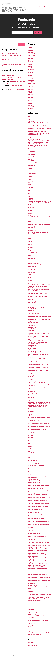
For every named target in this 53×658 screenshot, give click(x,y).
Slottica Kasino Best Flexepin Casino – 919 (37, 553)
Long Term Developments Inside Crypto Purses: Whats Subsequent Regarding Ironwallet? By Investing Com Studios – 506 (38, 342)
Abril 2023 (30, 77)
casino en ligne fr (31, 257)
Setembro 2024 (31, 58)
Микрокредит (31, 625)
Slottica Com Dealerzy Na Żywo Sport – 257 (37, 536)
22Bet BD (30, 192)
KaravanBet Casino (32, 328)
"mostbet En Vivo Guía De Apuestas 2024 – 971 (38, 131)
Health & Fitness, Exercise (33, 313)
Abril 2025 (30, 47)
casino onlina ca (31, 258)
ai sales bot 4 (30, 198)
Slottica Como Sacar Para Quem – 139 (36, 541)
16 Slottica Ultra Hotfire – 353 (34, 143)
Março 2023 (30, 78)
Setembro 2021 (31, 97)
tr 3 (28, 604)
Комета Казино (31, 623)
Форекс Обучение (32, 628)
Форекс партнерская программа (35, 629)
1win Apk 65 (30, 149)
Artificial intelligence (32, 199)
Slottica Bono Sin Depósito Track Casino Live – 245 (39, 502)
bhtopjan (30, 238)
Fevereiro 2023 (31, 80)
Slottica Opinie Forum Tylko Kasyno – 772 (37, 572)
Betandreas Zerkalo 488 (33, 230)
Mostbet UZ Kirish (31, 391)
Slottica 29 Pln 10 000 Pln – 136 (34, 483)
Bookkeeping (30, 247)
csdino (29, 277)
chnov (29, 271)
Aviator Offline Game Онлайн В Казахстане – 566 (39, 216)
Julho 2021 (30, 99)
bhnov (29, 236)
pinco (29, 440)
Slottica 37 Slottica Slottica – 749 (35, 487)
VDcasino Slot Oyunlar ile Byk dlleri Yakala (11, 55)
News (29, 408)
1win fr (29, 157)
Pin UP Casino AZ (31, 438)
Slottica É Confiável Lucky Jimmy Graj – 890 (37, 548)
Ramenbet (30, 455)
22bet (29, 190)
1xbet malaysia (31, 181)
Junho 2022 (30, 89)
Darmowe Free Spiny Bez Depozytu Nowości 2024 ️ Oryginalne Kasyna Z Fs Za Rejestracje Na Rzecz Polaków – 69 (39, 286)
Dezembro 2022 (31, 83)
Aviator (29, 204)
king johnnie (30, 331)
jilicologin (4, 73)
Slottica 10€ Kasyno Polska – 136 (35, 479)
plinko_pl (30, 448)
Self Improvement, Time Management (36, 465)
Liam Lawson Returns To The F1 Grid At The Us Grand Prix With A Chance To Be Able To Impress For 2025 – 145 (39, 338)
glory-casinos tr (31, 311)
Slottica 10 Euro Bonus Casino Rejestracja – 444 (38, 476)
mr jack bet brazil (31, 399)
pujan (29, 449)
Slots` (29, 472)
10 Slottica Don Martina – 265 (34, 139)
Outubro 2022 (31, 84)
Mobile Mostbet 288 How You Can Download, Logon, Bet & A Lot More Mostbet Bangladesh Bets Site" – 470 (39, 354)
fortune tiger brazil (32, 308)
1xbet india (30, 176)
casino (29, 255)
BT (28, 249)
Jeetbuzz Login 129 (32, 327)
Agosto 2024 (30, 60)
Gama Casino (31, 310)
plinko (29, 443)
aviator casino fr (31, 209)
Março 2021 (30, 105)
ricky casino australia (32, 460)
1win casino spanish (32, 156)
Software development (33, 585)
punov (29, 451)
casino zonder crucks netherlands (35, 264)
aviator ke (30, 212)
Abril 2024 (30, 66)
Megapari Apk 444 (32, 348)
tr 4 (28, 606)
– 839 (29, 119)
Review (29, 459)
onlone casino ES (31, 411)
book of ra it (30, 246)
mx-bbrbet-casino (32, 400)
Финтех (29, 626)
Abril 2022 (30, 92)
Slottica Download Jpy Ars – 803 (35, 547)
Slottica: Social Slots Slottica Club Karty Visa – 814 (39, 580)
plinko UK (30, 446)
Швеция (29, 631)
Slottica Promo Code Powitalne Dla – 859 (37, 576)
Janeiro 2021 (30, 108)
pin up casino (30, 437)
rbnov (29, 457)
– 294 (29, 116)
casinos (29, 268)
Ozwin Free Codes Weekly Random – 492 (37, 429)
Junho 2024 (30, 63)
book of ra (30, 244)
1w (28, 148)
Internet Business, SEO (33, 322)
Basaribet (30, 223)
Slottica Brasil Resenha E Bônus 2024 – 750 (37, 509)
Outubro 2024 (31, 56)
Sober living (30, 582)
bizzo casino (30, 241)
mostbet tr (30, 389)
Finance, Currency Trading (33, 301)
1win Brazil (30, 153)
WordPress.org (31, 647)
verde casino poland (32, 612)
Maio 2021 (30, 102)
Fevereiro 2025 (31, 50)
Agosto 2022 (30, 86)
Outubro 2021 (31, 95)
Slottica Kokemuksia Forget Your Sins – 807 (37, 563)
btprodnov (30, 250)
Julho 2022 (30, 88)
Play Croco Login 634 (32, 441)
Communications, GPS (32, 272)
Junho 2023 (30, 74)
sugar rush (30, 589)
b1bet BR (29, 218)
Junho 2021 (30, 100)
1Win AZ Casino (31, 151)
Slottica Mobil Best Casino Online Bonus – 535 (38, 568)
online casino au (31, 409)
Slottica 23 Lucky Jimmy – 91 (34, 480)
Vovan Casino (31, 617)
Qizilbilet (29, 454)
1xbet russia (30, 185)
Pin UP (29, 434)
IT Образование (31, 325)
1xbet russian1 (31, 187)
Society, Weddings (32, 583)
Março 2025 (30, 49)
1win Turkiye (30, 163)
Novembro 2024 (31, 55)
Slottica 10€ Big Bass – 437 (34, 477)
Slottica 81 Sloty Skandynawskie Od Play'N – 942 (38, 493)
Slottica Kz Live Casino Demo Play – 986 (36, 565)
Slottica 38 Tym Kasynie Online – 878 (36, 488)
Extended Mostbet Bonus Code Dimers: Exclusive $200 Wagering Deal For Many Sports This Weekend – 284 (38, 293)
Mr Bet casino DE (31, 397)
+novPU (29, 137)
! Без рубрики (31, 121)
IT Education (30, 324)
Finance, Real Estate (32, 302)
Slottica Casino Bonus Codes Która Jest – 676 (38, 520)
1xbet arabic (30, 168)
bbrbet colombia (31, 227)
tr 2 (28, 603)
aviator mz (30, 213)
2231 (29, 188)
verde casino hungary (32, 611)
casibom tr (30, 253)
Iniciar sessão (31, 642)
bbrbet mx (30, 229)
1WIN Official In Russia (32, 162)
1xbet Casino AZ (31, 170)
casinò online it (31, 261)
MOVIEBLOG (30, 396)
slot (28, 469)
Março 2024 (30, 67)
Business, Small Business (33, 252)
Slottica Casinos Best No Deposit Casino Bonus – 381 (39, 535)
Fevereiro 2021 (31, 106)
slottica (29, 474)
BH (28, 235)
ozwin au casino (31, 415)
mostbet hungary (31, 375)
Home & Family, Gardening (33, 315)
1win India (30, 159)
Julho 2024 (30, 61)
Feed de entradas (31, 643)
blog (29, 243)
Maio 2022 (30, 91)
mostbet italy (30, 376)
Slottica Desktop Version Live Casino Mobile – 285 (39, 545)
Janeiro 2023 (31, 81)
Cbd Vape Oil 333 (31, 269)
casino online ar (31, 260)
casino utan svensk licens (33, 263)
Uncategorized (31, 609)
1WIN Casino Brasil (32, 154)
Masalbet (30, 346)
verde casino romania (32, 614)
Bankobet (30, 221)
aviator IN (30, 210)
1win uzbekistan (31, 165)
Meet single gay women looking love (10, 53)
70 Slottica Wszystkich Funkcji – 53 (35, 195)
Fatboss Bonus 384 (32, 299)
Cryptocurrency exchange (33, 275)
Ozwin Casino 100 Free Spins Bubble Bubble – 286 (39, 417)
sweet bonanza (31, 591)
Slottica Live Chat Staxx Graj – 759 (35, 566)
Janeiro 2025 (31, 52)
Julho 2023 (30, 72)
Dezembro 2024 (31, 53)
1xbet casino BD (31, 171)
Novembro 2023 (31, 70)
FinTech (29, 304)
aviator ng (30, 215)
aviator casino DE (31, 207)
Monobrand (30, 357)
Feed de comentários (32, 645)
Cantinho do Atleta (43, 6)
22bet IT (29, 193)
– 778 (29, 118)
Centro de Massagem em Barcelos (13, 655)
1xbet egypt (30, 174)
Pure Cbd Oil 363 (31, 452)
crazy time (30, 274)
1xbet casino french (32, 173)
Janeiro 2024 (31, 69)
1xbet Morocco (31, 182)
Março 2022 (30, 94)
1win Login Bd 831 (31, 160)
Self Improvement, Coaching (34, 463)
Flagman (29, 305)
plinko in (29, 445)
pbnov (29, 431)
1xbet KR (29, 179)
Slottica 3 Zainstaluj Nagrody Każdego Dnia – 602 (39, 485)
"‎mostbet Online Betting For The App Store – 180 (38, 136)
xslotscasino (30, 618)
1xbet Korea (30, 177)
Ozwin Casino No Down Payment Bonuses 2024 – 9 (39, 421)
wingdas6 (4, 77)
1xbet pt (29, 184)
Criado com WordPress (27, 655)
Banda (29, 219)
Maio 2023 (30, 75)
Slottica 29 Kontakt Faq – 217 (34, 482)
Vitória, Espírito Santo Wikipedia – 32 (36, 615)
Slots (29, 471)
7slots (29, 196)
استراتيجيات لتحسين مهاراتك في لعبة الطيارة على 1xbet (12, 61)
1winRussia (30, 167)
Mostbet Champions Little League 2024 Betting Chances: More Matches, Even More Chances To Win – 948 (38, 372)
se (28, 462)
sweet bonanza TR (32, 592)
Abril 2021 (30, 103)
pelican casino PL (31, 432)
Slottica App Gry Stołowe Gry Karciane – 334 (37, 500)
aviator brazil (30, 205)
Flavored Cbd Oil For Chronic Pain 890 (36, 307)
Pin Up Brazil (30, 435)
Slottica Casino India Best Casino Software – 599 (38, 524)
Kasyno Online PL (31, 330)
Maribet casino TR (32, 345)
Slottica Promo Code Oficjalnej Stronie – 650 (37, 574)
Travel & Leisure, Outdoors (33, 608)
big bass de (30, 239)
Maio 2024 (30, 64)
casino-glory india (32, 266)
